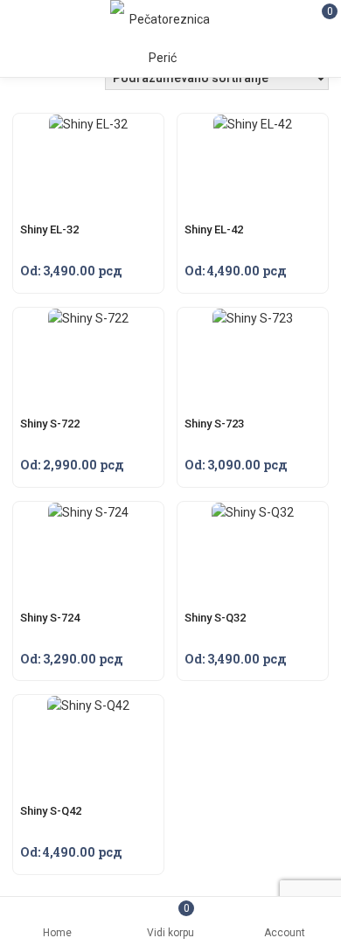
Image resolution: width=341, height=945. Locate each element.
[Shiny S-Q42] (88, 705)
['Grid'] (41, 82)
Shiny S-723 (214, 423)
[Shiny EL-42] (252, 124)
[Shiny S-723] (252, 318)
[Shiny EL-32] (88, 124)
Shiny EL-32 (49, 229)
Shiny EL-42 (213, 229)
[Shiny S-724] (88, 512)
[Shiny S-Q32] (253, 512)
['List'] (67, 82)
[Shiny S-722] (88, 318)
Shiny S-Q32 (215, 617)
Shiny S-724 (50, 617)
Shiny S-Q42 (50, 810)
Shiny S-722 (50, 423)
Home (57, 933)
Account (284, 933)
